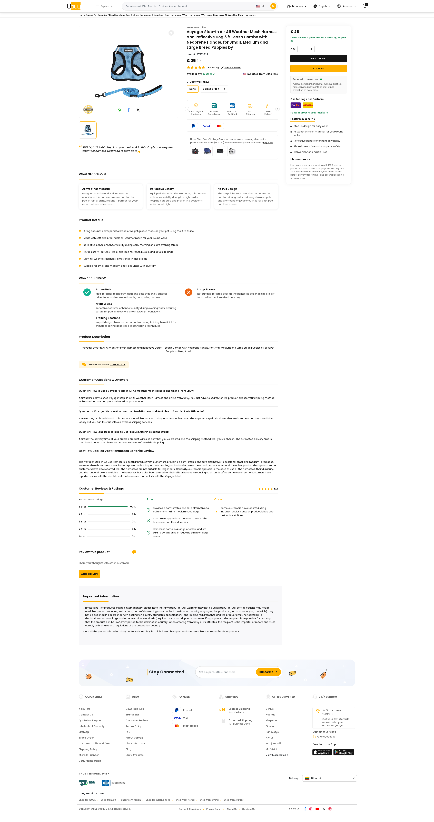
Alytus (269, 737)
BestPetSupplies (196, 27)
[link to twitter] (138, 110)
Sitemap (84, 732)
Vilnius (270, 709)
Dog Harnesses (173, 15)
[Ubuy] (74, 6)
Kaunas (270, 714)
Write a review (89, 574)
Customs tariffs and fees (94, 743)
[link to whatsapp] (119, 110)
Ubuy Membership (90, 760)
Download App (135, 709)
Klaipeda (271, 720)
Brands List (132, 714)
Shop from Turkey (233, 799)
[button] (296, 6)
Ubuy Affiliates (135, 755)
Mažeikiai (271, 749)
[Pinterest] (330, 809)
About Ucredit (134, 737)
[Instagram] (311, 809)
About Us (84, 709)
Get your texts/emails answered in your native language (335, 722)
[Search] (273, 6)
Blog (128, 749)
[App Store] (322, 753)
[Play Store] (343, 753)
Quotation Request (90, 720)
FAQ (128, 732)
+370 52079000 (326, 736)
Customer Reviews (137, 720)
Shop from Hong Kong (158, 799)
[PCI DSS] (87, 783)
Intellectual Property (91, 726)
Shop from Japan (131, 799)
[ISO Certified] (112, 783)
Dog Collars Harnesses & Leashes (144, 15)
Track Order (86, 737)
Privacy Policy (214, 809)
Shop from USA (87, 799)
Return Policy (134, 726)
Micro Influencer (89, 755)
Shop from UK (108, 799)
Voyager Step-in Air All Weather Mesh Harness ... (229, 15)
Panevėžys (272, 732)
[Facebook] (305, 809)
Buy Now (268, 142)
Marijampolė (273, 743)
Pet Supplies (100, 15)
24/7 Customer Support (331, 712)
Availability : (194, 74)
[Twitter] (324, 809)
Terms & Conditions (190, 809)
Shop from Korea (184, 799)
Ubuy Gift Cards (135, 743)
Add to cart (318, 58)
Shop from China (209, 799)
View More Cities (276, 755)
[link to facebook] (128, 110)
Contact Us (86, 714)
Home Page (85, 15)
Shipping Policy (88, 749)
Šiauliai (270, 726)
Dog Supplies (116, 15)
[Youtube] (317, 809)
